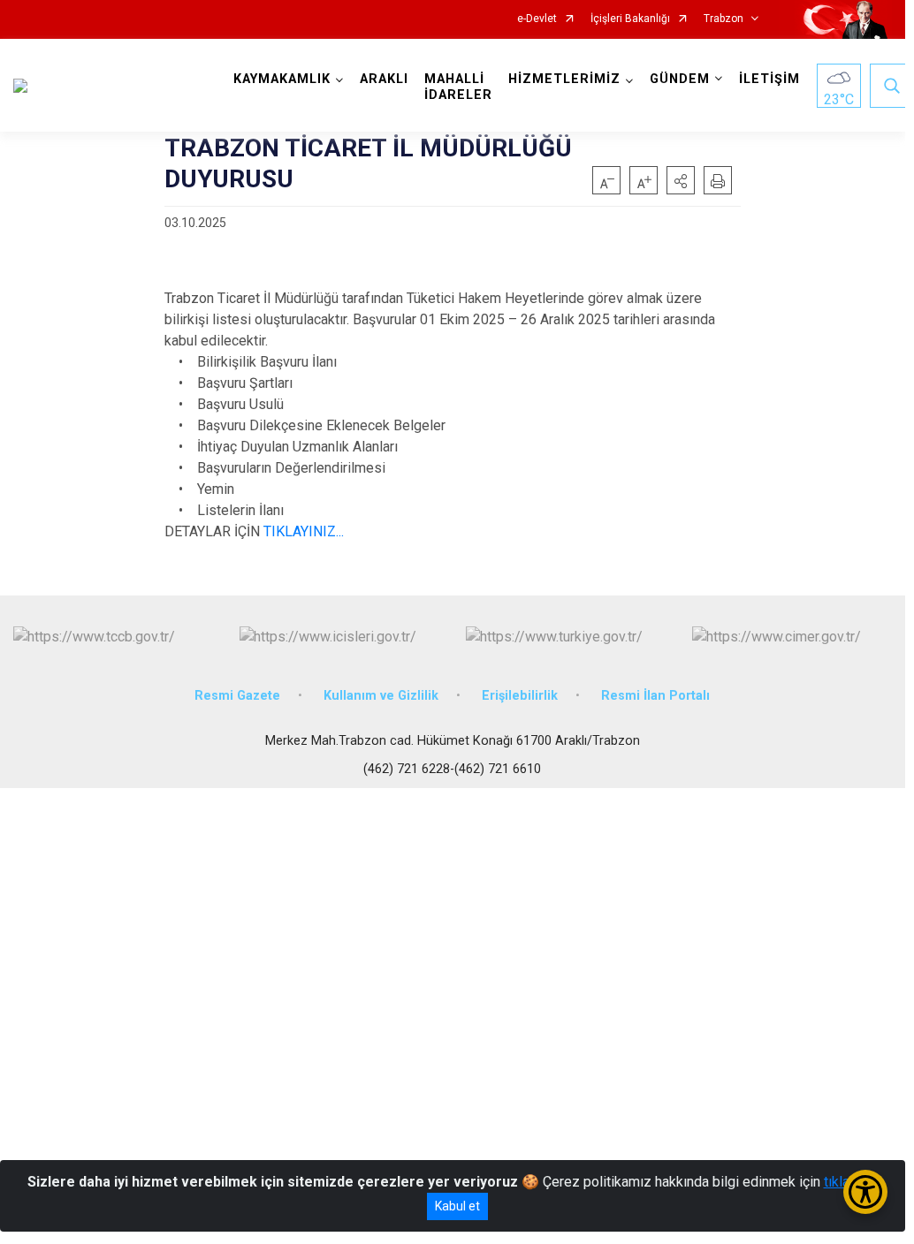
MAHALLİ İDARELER (458, 87)
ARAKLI (384, 79)
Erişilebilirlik (520, 695)
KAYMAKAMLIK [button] (282, 79)
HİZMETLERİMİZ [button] (564, 79)
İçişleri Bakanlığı (630, 19)
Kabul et (457, 1206)
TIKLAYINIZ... (303, 531)
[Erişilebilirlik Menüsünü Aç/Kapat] (865, 1192)
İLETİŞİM (769, 79)
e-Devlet (537, 19)
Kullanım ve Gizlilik (381, 695)
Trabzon (723, 19)
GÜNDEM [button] (680, 79)
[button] (680, 180)
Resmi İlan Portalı (655, 695)
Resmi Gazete (237, 695)
